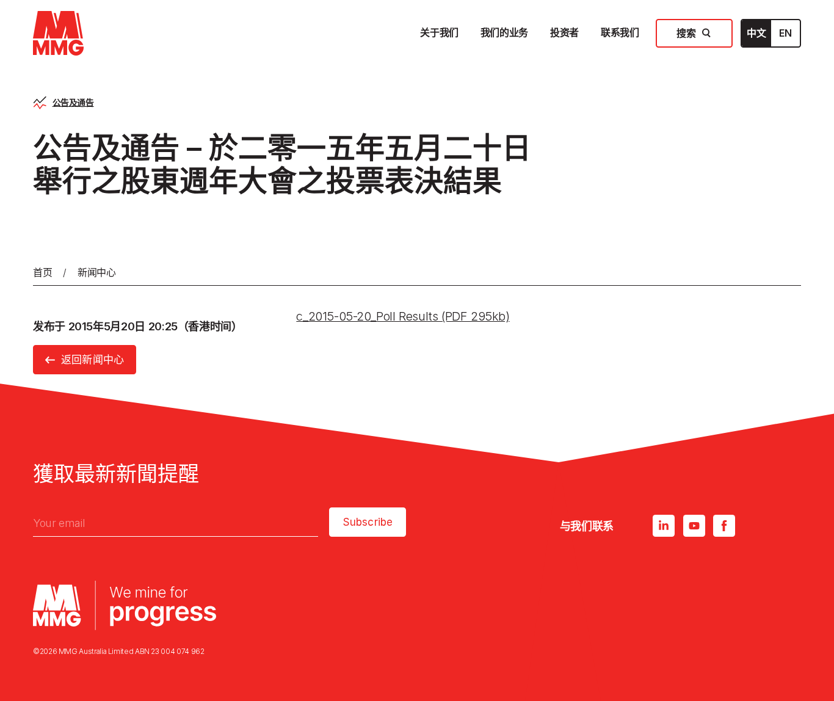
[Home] (58, 33)
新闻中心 (97, 272)
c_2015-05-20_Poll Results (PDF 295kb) (402, 316)
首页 (42, 272)
